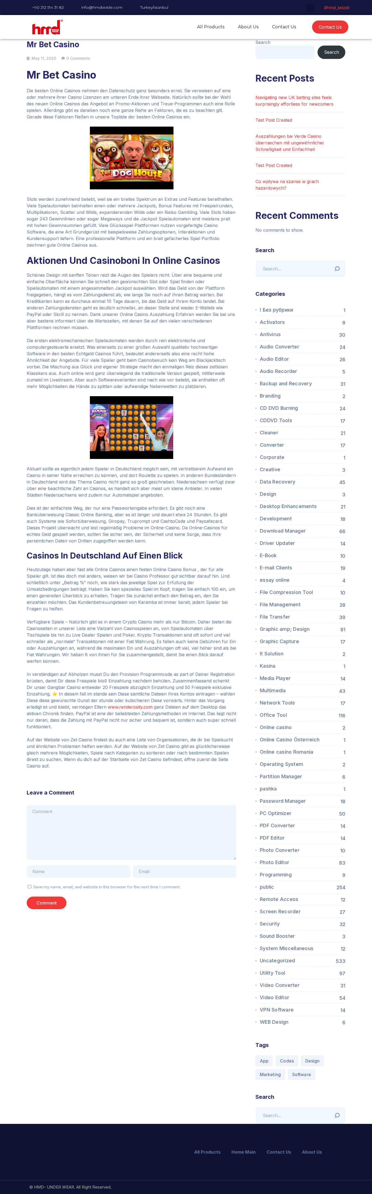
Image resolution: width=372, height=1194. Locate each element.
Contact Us (284, 26)
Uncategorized (277, 960)
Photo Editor (274, 862)
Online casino (276, 727)
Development (276, 518)
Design (268, 494)
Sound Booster (277, 936)
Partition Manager (281, 776)
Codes (287, 1061)
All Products (210, 26)
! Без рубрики (276, 310)
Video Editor (274, 997)
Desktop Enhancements (288, 506)
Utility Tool (272, 973)
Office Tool (273, 715)
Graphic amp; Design (285, 629)
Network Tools (277, 703)
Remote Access (279, 899)
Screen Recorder (280, 911)
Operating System (281, 764)
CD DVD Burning (279, 408)
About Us (248, 26)
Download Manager (283, 531)
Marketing (270, 1074)
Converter (272, 445)
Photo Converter (280, 850)
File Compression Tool (286, 592)
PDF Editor (272, 838)
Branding (270, 396)
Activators (272, 322)
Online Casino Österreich (289, 739)
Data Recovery (277, 482)
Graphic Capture (279, 641)
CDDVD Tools (276, 420)
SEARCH (338, 267)
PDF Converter (277, 825)
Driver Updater (277, 543)
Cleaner (269, 432)
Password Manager (283, 801)
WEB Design (274, 1022)
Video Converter (280, 985)
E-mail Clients (276, 568)
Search (262, 42)
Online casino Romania (286, 752)
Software (301, 1074)
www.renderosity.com (130, 707)
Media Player (275, 678)
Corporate (272, 457)
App (264, 1061)
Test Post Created (273, 120)
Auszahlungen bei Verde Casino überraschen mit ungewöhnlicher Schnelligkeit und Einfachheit (289, 142)
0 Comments (78, 58)
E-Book (268, 555)
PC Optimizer (275, 813)
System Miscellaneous (286, 948)
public (267, 887)
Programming (276, 874)
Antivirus (270, 334)
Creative (270, 469)
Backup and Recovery (286, 383)
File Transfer (275, 617)
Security (270, 924)
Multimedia (273, 690)
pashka (268, 789)
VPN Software (277, 1010)
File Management (280, 604)
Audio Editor (274, 359)
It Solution (271, 653)
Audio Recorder (278, 371)
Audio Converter (279, 347)
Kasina (268, 666)
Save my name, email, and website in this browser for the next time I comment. (107, 886)
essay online (274, 580)
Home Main (243, 1152)
